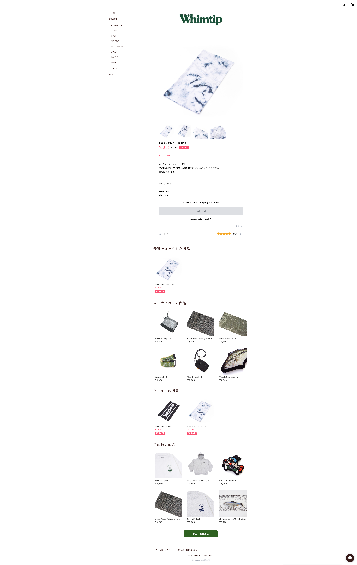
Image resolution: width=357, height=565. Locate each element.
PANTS (114, 57)
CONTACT (115, 68)
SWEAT (115, 52)
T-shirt (114, 30)
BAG (113, 36)
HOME (112, 13)
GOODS (115, 41)
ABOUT (113, 19)
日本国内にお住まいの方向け (200, 219)
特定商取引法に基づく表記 (187, 550)
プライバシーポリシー (164, 550)
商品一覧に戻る (201, 534)
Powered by (198, 560)
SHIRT (114, 62)
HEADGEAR (117, 46)
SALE (112, 74)
